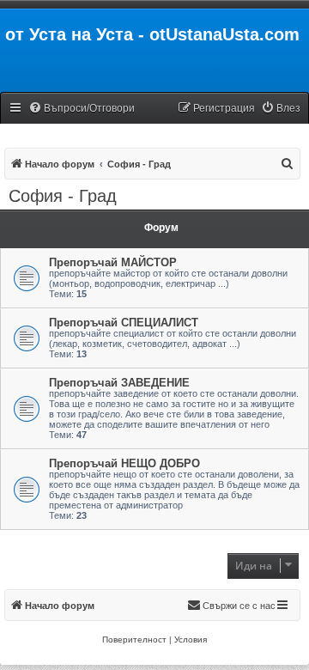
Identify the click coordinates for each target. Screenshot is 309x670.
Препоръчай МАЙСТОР (113, 262)
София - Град (63, 196)
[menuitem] (81, 108)
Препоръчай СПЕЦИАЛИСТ (123, 322)
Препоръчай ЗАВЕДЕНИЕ (119, 382)
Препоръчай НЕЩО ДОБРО (124, 463)
